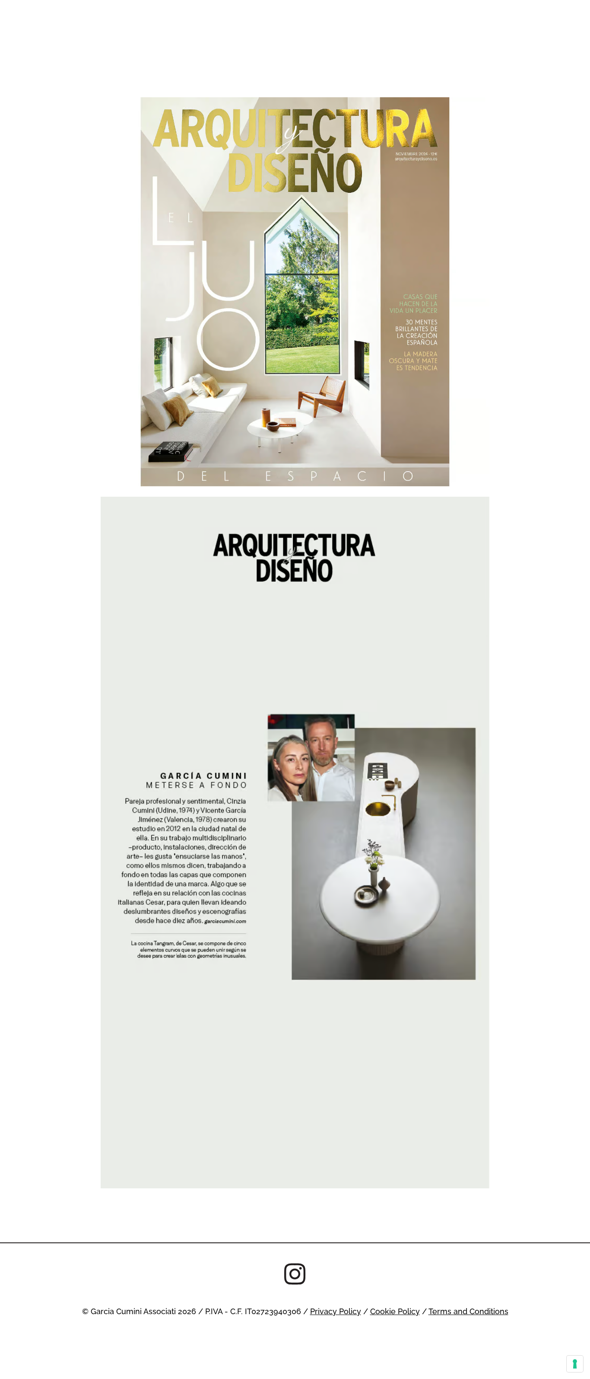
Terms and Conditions (468, 1310)
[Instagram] (294, 1275)
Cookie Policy (395, 1310)
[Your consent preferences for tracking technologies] (575, 1364)
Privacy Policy (335, 1310)
